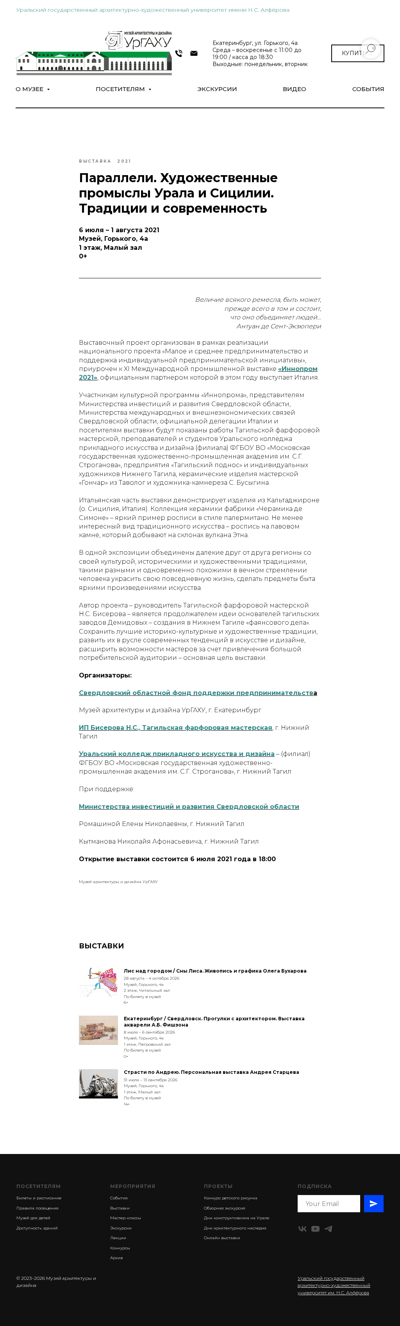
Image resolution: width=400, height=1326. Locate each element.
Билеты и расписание (38, 1198)
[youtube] (315, 1229)
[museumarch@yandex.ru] (194, 53)
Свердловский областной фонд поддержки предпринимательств (196, 693)
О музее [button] (30, 89)
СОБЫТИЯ (368, 89)
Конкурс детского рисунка (230, 1198)
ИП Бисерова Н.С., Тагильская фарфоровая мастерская (175, 727)
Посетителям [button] (121, 89)
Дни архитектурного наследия (235, 1228)
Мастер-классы (125, 1217)
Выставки (120, 1208)
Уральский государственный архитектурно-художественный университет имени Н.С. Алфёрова (152, 9)
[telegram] (328, 1229)
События (119, 1198)
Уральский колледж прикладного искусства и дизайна (177, 754)
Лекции (118, 1237)
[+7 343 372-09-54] (179, 53)
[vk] (302, 1229)
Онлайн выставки (222, 1237)
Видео (294, 89)
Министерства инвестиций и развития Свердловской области (189, 806)
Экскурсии (217, 89)
